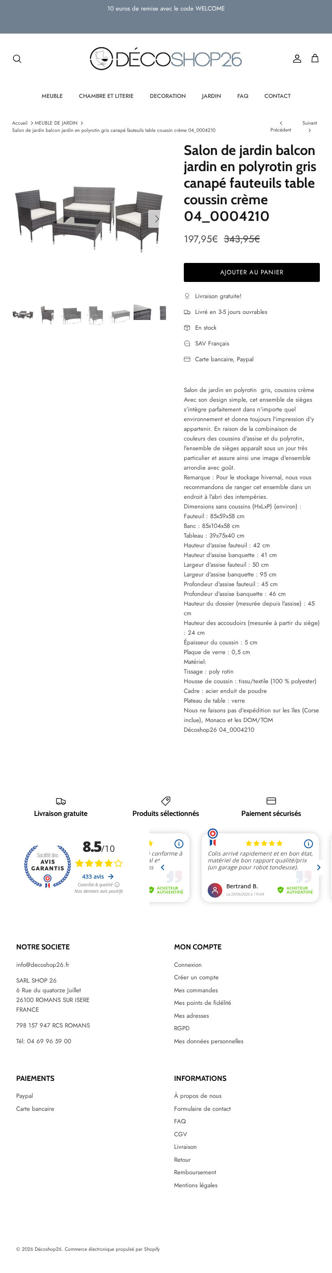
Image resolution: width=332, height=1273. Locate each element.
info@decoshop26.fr (42, 964)
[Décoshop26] (166, 59)
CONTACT (277, 96)
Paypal (24, 1095)
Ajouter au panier (251, 272)
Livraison (185, 1146)
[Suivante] (157, 219)
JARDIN (211, 96)
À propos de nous (197, 1095)
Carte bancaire (35, 1108)
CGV (180, 1134)
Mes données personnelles (208, 1041)
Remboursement (195, 1172)
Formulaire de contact (202, 1108)
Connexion (188, 964)
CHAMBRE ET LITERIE (106, 96)
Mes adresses (191, 1015)
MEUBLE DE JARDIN (56, 123)
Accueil (20, 123)
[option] (89, 219)
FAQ (242, 96)
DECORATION (168, 96)
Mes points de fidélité (202, 1002)
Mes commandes (196, 990)
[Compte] (295, 59)
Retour (182, 1159)
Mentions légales (195, 1185)
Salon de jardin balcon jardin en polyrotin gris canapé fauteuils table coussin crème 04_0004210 (113, 130)
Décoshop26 (48, 1249)
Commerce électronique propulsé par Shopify (112, 1249)
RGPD (181, 1028)
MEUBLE (52, 96)
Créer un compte (196, 977)
